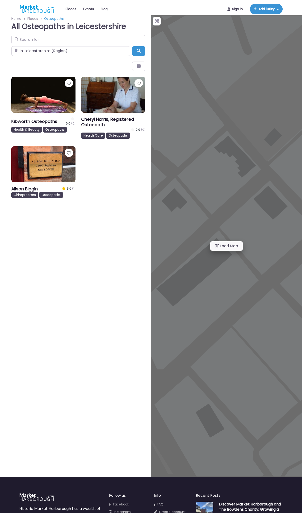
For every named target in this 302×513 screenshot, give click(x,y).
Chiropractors (25, 195)
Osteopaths (54, 129)
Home (16, 18)
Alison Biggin (24, 189)
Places (71, 9)
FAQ (160, 504)
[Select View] (138, 66)
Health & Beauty (27, 129)
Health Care (93, 135)
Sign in (237, 9)
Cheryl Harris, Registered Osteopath (107, 122)
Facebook (121, 504)
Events (88, 9)
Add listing (267, 9)
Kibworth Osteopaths (34, 121)
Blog (104, 9)
